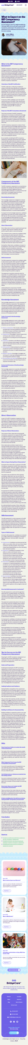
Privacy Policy (22, 1038)
